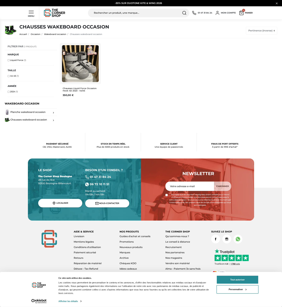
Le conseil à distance (177, 241)
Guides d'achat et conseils (135, 236)
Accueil (23, 34)
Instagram (226, 239)
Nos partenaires (174, 252)
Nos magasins (173, 258)
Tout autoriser (237, 279)
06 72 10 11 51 (99, 184)
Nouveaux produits (131, 247)
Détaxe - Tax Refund (86, 268)
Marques (125, 252)
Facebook (215, 239)
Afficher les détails (68, 301)
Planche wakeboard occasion (28, 112)
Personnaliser (236, 289)
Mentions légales (84, 241)
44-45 (14, 76)
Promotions (127, 241)
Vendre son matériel (177, 263)
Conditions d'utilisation (87, 247)
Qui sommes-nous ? (177, 236)
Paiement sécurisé (85, 252)
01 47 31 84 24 (100, 177)
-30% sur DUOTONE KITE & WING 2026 (139, 3)
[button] (246, 13)
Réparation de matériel (87, 263)
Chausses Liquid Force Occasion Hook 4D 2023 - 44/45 (80, 89)
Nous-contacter (109, 203)
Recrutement (173, 247)
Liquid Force (18, 60)
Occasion (35, 34)
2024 (14, 91)
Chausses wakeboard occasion (28, 119)
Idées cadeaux (128, 268)
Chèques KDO (128, 263)
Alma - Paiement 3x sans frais (182, 268)
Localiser (62, 203)
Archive (124, 258)
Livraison (79, 236)
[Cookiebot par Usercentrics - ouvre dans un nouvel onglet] (39, 301)
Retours (78, 258)
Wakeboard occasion (55, 34)
